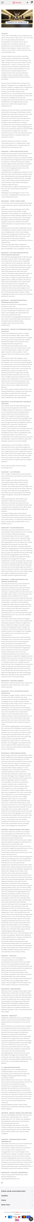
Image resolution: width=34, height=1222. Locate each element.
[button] (28, 2)
